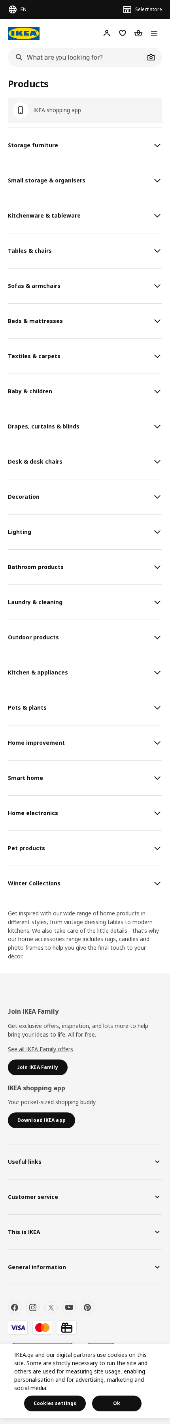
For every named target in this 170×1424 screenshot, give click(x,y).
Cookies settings (55, 1403)
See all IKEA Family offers (40, 1049)
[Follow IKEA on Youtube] (69, 1307)
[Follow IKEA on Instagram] (33, 1307)
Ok (116, 1403)
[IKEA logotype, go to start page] (24, 33)
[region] (85, 1381)
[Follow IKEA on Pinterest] (87, 1307)
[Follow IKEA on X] (51, 1307)
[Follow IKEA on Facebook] (14, 1307)
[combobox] (76, 57)
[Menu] (154, 33)
